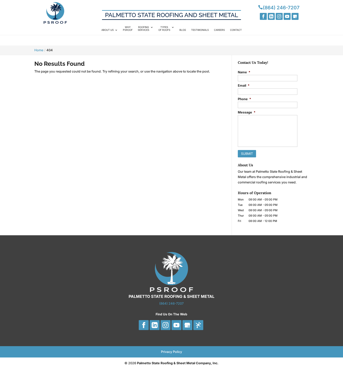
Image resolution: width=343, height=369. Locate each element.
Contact (236, 30)
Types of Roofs (164, 28)
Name (244, 72)
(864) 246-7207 (171, 303)
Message (246, 112)
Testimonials (200, 30)
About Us (107, 30)
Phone (244, 99)
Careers (219, 30)
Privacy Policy (171, 352)
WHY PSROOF (128, 28)
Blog (182, 30)
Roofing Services (143, 28)
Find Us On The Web (171, 314)
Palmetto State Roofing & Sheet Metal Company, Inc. (177, 363)
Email (244, 85)
